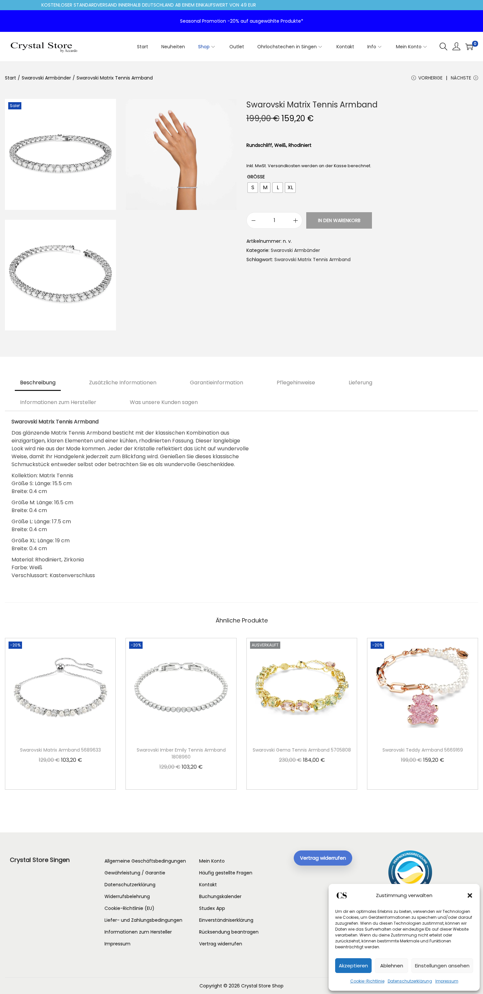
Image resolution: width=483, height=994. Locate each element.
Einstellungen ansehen (442, 965)
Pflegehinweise (296, 382)
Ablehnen (391, 965)
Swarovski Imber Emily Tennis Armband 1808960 (181, 753)
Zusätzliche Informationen (122, 382)
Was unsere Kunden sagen (164, 402)
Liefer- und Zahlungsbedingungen (143, 920)
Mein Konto (212, 861)
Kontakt (208, 884)
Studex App (212, 908)
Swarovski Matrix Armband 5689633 (60, 750)
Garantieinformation (216, 382)
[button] (470, 895)
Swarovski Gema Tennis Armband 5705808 (302, 750)
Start (10, 78)
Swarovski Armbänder (46, 78)
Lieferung (360, 382)
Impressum (446, 981)
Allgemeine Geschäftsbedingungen (145, 861)
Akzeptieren (353, 965)
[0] (469, 47)
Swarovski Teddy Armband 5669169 (422, 750)
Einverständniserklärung (226, 920)
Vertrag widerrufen (220, 943)
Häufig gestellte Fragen (225, 873)
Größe (256, 176)
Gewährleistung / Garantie (134, 873)
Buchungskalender (220, 896)
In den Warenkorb (339, 220)
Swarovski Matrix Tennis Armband (312, 259)
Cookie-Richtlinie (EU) (129, 908)
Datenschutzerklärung (410, 981)
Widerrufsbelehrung (127, 896)
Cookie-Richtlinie (367, 981)
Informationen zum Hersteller (58, 402)
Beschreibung (38, 382)
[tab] (38, 382)
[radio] (253, 187)
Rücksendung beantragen (229, 932)
